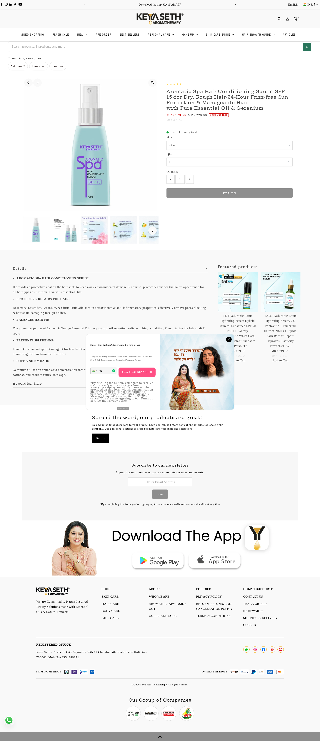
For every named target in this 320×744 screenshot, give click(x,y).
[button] (94, 371)
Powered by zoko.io (123, 408)
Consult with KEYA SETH (137, 372)
